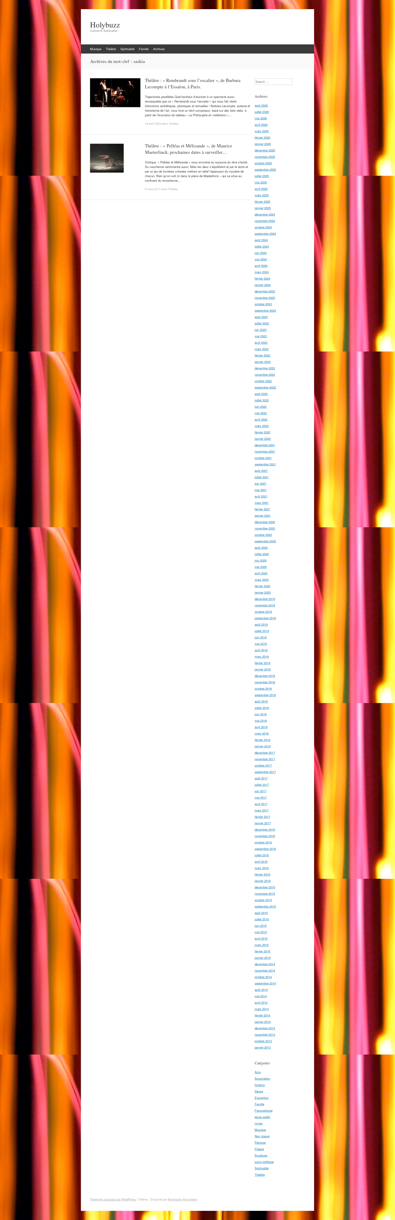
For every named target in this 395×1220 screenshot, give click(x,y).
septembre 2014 (265, 983)
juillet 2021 (262, 477)
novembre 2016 (265, 836)
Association (262, 1078)
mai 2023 (261, 336)
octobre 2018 (263, 688)
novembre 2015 (265, 893)
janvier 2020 (263, 592)
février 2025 (262, 201)
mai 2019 (261, 643)
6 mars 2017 (152, 189)
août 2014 (261, 989)
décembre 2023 (265, 291)
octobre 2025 (263, 163)
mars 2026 (262, 131)
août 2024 (261, 240)
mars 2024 (262, 272)
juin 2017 (261, 791)
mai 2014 (261, 996)
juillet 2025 (262, 176)
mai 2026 (261, 118)
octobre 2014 (263, 977)
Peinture (260, 1142)
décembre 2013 (265, 1028)
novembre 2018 (265, 682)
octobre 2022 (263, 381)
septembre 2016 (265, 849)
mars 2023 (262, 349)
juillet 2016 (262, 855)
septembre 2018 (265, 695)
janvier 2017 (263, 823)
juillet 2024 (262, 246)
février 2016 (262, 874)
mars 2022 (262, 426)
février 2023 (262, 355)
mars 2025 (262, 195)
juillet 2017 (262, 784)
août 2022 (261, 394)
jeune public (262, 1117)
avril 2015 (261, 938)
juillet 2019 (262, 631)
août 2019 (261, 624)
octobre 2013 (263, 1041)
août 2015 (261, 913)
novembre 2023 (265, 297)
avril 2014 (261, 1002)
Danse (259, 1091)
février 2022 (262, 432)
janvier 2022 (263, 438)
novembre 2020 (265, 528)
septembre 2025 (265, 169)
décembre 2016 (265, 829)
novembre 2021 (265, 451)
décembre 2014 (265, 964)
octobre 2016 (263, 842)
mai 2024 (261, 259)
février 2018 (262, 740)
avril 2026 (261, 124)
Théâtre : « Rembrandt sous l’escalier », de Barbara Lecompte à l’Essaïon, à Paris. (192, 83)
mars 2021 (262, 502)
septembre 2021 (265, 464)
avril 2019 (261, 650)
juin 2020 (261, 560)
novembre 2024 (265, 221)
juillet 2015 (262, 919)
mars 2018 (262, 733)
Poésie (259, 1149)
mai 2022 (261, 413)
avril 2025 (261, 189)
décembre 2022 (265, 368)
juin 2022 (261, 406)
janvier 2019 (263, 669)
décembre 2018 (265, 676)
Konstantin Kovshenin (182, 1199)
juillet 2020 (262, 554)
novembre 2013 (265, 1034)
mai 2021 (261, 490)
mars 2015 (262, 945)
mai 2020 (261, 567)
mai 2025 (261, 182)
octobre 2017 (263, 765)
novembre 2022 (265, 374)
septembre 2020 (265, 541)
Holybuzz (105, 24)
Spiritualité (127, 49)
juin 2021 (261, 483)
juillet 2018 (262, 708)
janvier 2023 (263, 362)
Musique (95, 49)
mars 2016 (262, 868)
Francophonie (263, 1110)
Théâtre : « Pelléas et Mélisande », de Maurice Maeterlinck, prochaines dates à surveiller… (188, 149)
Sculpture (261, 1155)
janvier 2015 (263, 957)
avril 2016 (261, 861)
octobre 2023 (263, 304)
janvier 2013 (263, 1047)
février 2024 (262, 278)
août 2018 (261, 701)
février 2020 (262, 586)
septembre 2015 (265, 906)
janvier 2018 (263, 746)
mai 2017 (261, 797)
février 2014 (262, 1015)
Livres (259, 1123)
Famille (144, 49)
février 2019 (262, 663)
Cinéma (260, 1085)
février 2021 (262, 509)
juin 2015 (261, 925)
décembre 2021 (265, 445)
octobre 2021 (263, 458)
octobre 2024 (263, 227)
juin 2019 (261, 637)
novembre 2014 (265, 970)
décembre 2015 (265, 887)
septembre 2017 (265, 772)
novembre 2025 (265, 156)
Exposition (262, 1098)
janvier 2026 (263, 144)
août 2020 (261, 547)
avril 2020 (261, 573)
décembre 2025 (265, 150)
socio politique (264, 1162)
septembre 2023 (265, 310)
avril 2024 (261, 265)
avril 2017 (261, 804)
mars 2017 (262, 810)
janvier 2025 (263, 208)
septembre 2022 (265, 387)
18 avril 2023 (153, 123)
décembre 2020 (265, 522)
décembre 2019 (265, 599)
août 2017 (261, 778)
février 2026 (262, 137)
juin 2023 (261, 329)
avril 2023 (261, 342)
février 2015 (262, 951)
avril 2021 (261, 496)
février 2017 (262, 816)
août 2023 (261, 317)
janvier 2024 (263, 285)
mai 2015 (261, 932)
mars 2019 (262, 656)
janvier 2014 (263, 1022)
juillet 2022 (262, 400)
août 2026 (261, 105)
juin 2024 (261, 253)
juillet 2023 (262, 323)
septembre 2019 (265, 618)
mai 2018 (261, 720)
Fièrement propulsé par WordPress (113, 1199)
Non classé (262, 1136)
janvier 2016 (263, 881)
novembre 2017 (265, 759)
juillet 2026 (262, 112)
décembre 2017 (265, 752)
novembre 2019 (265, 605)
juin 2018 (261, 714)
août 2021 (261, 470)
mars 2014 (262, 1009)
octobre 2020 (263, 535)
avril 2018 (261, 727)
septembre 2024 (265, 233)
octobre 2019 (263, 611)
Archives (159, 49)
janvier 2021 (263, 515)
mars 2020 (262, 579)
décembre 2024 (265, 214)
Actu (258, 1072)
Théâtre (111, 49)
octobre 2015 (263, 900)
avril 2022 (261, 419)
